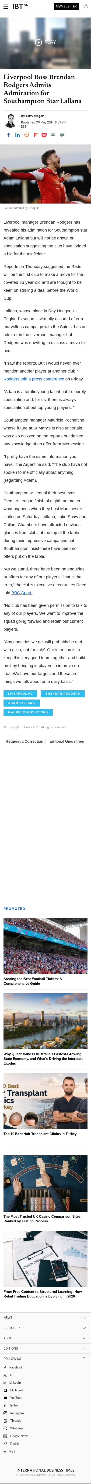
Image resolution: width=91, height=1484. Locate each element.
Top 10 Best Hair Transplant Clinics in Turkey (40, 1134)
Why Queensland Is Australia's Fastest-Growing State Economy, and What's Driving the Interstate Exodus (43, 1058)
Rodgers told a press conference (34, 379)
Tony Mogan (35, 116)
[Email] (53, 135)
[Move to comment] (62, 135)
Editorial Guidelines (66, 741)
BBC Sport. (21, 593)
